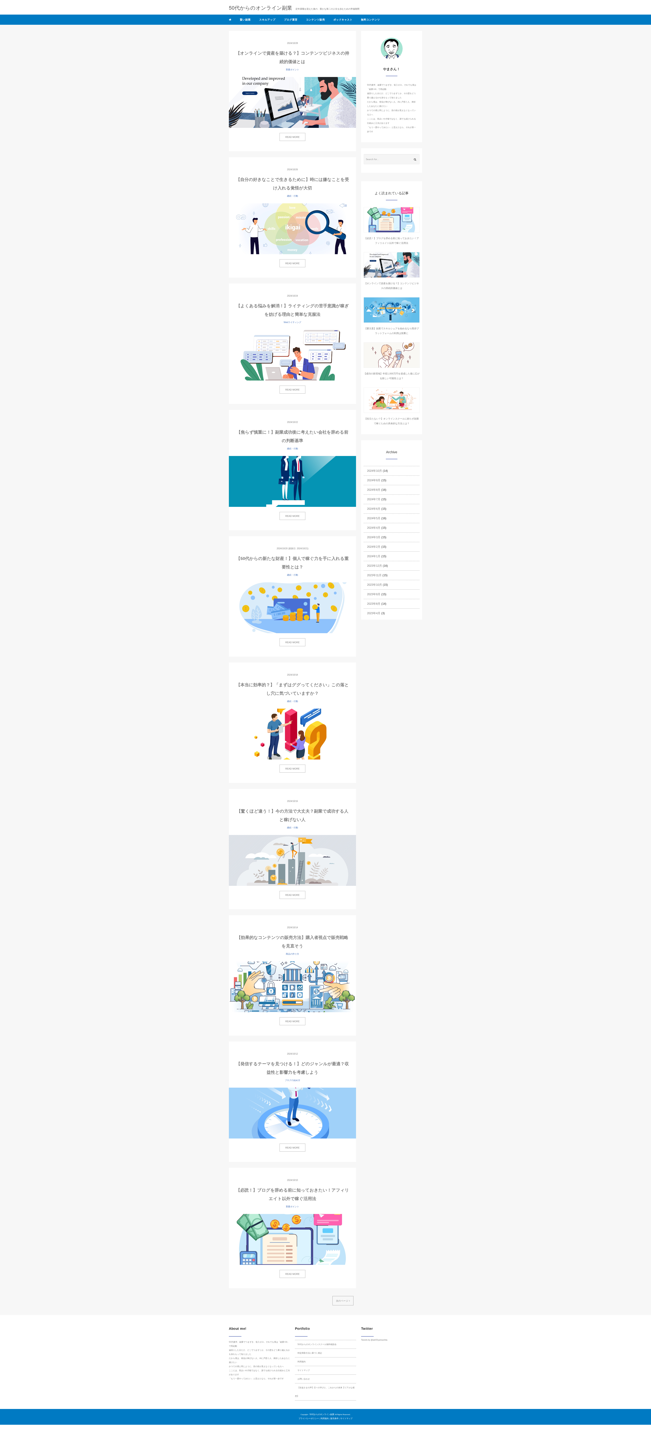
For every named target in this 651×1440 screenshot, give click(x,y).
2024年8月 (373, 489)
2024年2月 (373, 546)
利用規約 (302, 1361)
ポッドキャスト (342, 19)
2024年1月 (373, 556)
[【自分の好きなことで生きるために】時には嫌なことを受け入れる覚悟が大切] (292, 228)
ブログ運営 (291, 19)
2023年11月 (374, 575)
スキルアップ (267, 19)
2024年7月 (373, 499)
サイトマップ (304, 1370)
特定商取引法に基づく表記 (310, 1353)
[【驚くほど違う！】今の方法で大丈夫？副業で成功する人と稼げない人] (292, 860)
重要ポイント (292, 69)
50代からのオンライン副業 (322, 1414)
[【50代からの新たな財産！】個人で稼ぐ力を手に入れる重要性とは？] (292, 607)
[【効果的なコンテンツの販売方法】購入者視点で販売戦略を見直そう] (292, 986)
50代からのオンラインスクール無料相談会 (317, 1344)
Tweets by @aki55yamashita (374, 1340)
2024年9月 (373, 480)
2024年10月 (374, 470)
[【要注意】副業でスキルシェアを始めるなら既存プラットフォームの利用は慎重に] (392, 310)
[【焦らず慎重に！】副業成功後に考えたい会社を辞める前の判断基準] (292, 481)
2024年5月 (373, 518)
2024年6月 (373, 508)
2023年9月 (373, 594)
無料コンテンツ (370, 19)
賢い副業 (245, 19)
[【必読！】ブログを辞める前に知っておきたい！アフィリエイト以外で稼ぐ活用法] (292, 1239)
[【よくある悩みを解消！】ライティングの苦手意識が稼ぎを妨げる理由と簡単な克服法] (292, 355)
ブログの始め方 (292, 1080)
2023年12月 (374, 565)
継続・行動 (292, 196)
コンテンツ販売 (315, 19)
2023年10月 (374, 584)
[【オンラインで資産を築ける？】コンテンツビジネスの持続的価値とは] (292, 102)
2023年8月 (373, 603)
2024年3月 (373, 537)
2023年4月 (373, 613)
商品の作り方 (292, 954)
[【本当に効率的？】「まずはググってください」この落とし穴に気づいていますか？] (292, 734)
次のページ (342, 1300)
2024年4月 (373, 527)
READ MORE (292, 137)
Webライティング (292, 322)
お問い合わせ (304, 1379)
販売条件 (334, 1418)
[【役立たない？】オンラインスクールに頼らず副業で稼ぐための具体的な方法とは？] (392, 400)
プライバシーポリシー (309, 1418)
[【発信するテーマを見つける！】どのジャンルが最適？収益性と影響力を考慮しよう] (292, 1113)
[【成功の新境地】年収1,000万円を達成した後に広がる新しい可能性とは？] (392, 355)
